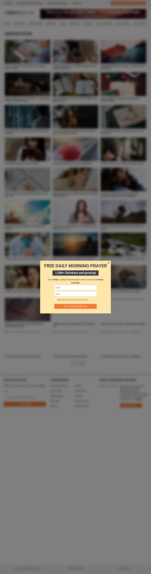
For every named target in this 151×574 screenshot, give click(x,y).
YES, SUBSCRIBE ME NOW (75, 306)
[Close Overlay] (108, 263)
